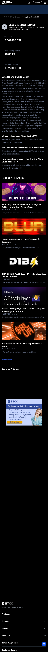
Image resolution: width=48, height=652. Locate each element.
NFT (11, 17)
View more (6, 359)
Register (37, 2)
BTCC (5, 17)
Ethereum (18, 17)
